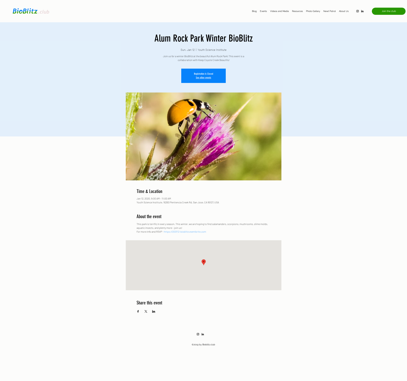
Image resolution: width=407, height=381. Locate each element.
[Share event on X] (145, 311)
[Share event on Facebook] (138, 311)
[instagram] (357, 11)
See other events (203, 77)
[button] (389, 11)
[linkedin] (362, 11)
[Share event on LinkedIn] (153, 311)
